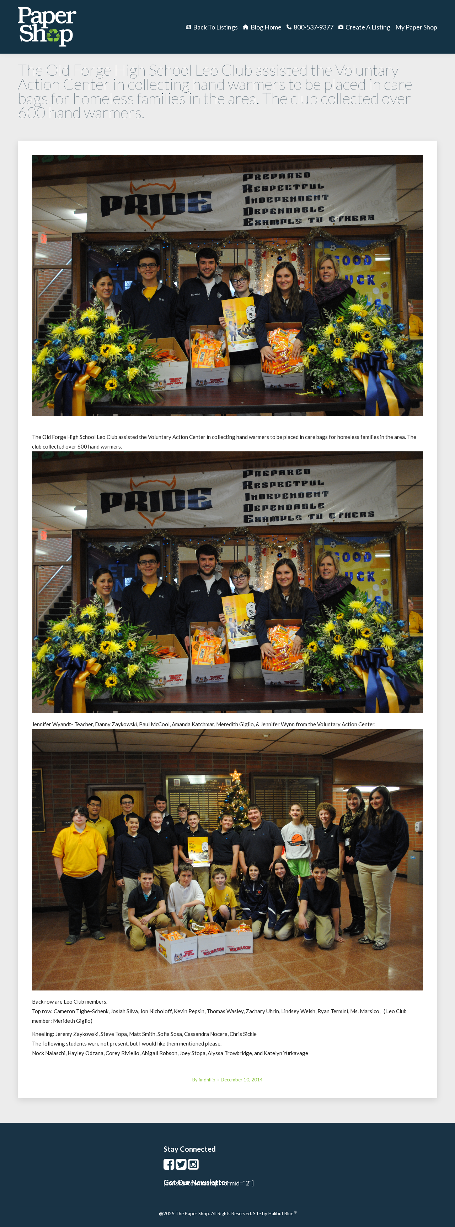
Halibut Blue (282, 1213)
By (203, 1079)
